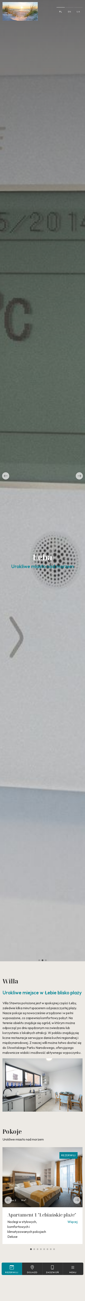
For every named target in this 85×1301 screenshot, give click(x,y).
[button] (5, 476)
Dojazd (32, 1272)
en (69, 11)
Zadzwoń (52, 1272)
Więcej (72, 1222)
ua (78, 11)
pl (60, 11)
